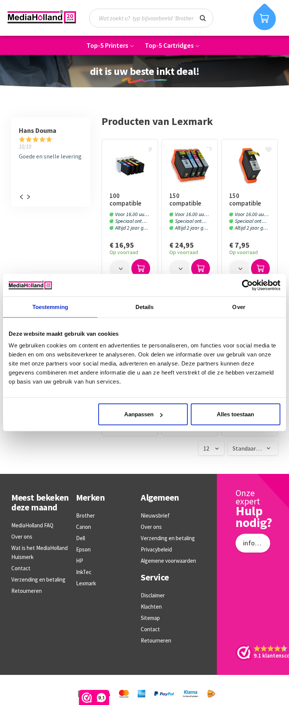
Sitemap (150, 617)
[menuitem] (155, 18)
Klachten (151, 606)
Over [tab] (238, 306)
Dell (80, 538)
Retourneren (26, 590)
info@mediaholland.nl (256, 543)
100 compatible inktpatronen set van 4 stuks (128, 199)
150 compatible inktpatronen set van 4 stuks (187, 199)
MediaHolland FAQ (32, 525)
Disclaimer (153, 595)
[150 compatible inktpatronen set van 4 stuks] (189, 165)
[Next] (28, 196)
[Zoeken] (202, 17)
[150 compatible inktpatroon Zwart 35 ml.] (249, 165)
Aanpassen (139, 414)
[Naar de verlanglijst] (150, 150)
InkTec (83, 572)
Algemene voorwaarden (168, 560)
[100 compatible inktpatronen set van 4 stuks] (130, 165)
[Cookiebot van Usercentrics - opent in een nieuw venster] (247, 285)
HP (79, 560)
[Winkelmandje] (264, 17)
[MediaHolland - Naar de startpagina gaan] (42, 17)
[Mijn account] (236, 17)
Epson (83, 549)
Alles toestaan (235, 414)
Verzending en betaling (38, 579)
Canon (83, 526)
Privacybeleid (156, 549)
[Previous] (21, 196)
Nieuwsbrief (155, 515)
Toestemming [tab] (50, 306)
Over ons (21, 536)
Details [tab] (144, 306)
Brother (85, 515)
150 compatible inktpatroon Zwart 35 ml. (246, 199)
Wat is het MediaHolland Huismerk (39, 552)
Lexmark (86, 583)
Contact (20, 568)
